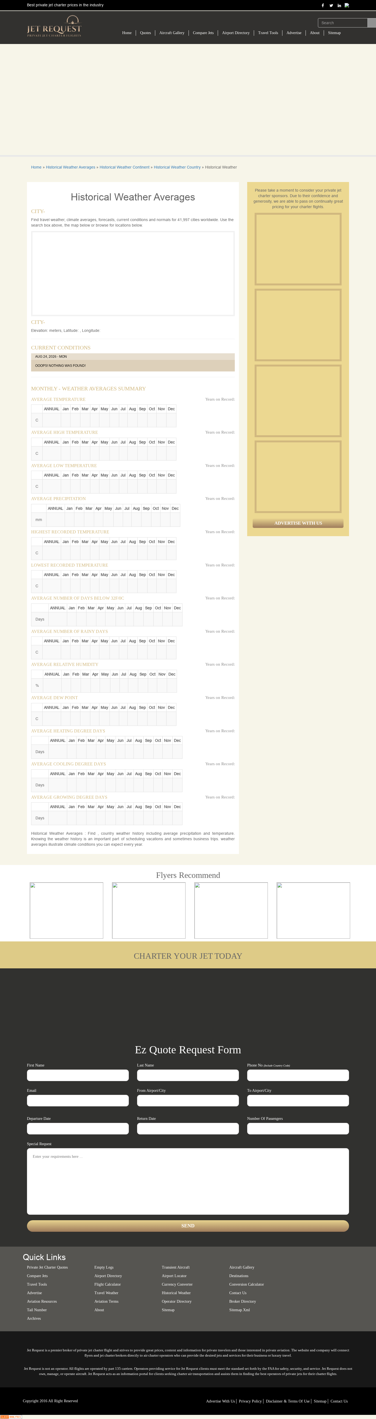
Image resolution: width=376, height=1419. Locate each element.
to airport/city (259, 1091)
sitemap (168, 1310)
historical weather (176, 1293)
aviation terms (106, 1301)
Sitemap (334, 33)
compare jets (37, 1276)
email (31, 1091)
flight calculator (107, 1284)
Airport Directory (236, 33)
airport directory (108, 1276)
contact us (339, 1401)
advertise (34, 1293)
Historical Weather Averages (70, 167)
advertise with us (220, 1401)
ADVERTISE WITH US (298, 523)
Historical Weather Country (177, 167)
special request (39, 1144)
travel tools (37, 1284)
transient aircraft (176, 1267)
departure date (39, 1119)
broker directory (242, 1301)
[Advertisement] (298, 249)
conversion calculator (246, 1284)
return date (146, 1119)
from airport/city (151, 1091)
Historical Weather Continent (124, 167)
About (315, 33)
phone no (268, 1065)
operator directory (177, 1301)
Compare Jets (203, 33)
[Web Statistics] (11, 1416)
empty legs (103, 1267)
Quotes (145, 33)
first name (35, 1065)
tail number (37, 1310)
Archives (34, 1318)
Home (127, 33)
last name (145, 1065)
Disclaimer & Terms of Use (288, 1401)
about (99, 1310)
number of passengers (265, 1119)
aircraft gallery (241, 1267)
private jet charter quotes (47, 1267)
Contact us (237, 1293)
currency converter (177, 1284)
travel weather (106, 1293)
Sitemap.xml (239, 1310)
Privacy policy (250, 1401)
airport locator (174, 1276)
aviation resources (42, 1301)
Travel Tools (268, 33)
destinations (238, 1276)
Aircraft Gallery (171, 33)
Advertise (294, 33)
